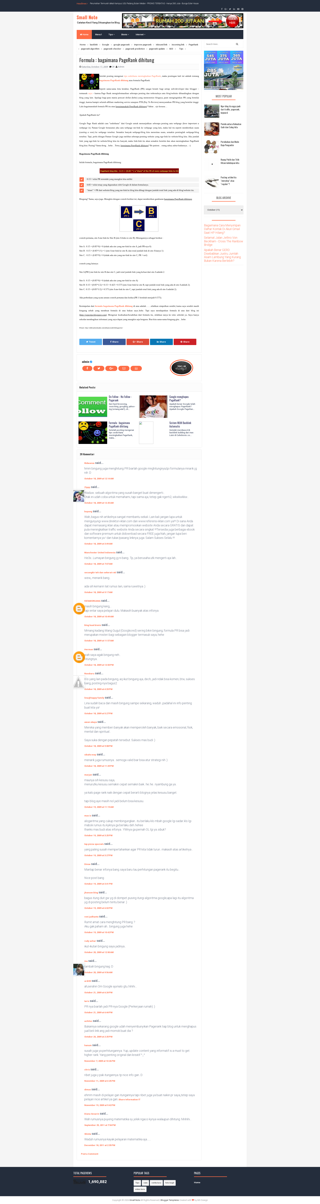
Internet (140, 34)
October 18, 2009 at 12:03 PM (99, 665)
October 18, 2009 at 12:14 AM (99, 478)
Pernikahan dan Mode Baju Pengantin (230, 143)
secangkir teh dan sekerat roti (100, 572)
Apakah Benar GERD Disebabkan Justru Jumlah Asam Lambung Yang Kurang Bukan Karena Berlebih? (222, 255)
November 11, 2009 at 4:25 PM (99, 1081)
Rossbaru (89, 673)
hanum (88, 1045)
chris (87, 1069)
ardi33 (87, 981)
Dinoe (87, 864)
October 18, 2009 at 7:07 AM (98, 564)
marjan (88, 775)
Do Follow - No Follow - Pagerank (120, 398)
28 (113, 66)
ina (86, 961)
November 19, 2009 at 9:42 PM (99, 1105)
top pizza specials (94, 844)
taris (86, 1001)
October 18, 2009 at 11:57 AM (99, 640)
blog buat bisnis (92, 625)
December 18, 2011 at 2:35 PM (99, 1145)
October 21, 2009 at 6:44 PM (98, 1012)
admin (85, 362)
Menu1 (98, 34)
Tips (110, 34)
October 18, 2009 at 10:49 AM (99, 616)
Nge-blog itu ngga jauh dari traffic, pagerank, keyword (230, 109)
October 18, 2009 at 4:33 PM (98, 689)
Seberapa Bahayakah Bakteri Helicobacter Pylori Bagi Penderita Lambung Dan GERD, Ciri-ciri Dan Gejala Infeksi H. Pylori (142, 3)
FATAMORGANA (92, 601)
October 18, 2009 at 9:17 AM (98, 592)
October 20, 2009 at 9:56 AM (98, 972)
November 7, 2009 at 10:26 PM (99, 1061)
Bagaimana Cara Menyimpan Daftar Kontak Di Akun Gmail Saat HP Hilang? (222, 229)
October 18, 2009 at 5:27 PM (98, 713)
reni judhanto (91, 916)
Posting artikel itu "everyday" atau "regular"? (228, 180)
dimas (87, 1089)
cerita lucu (156, 1183)
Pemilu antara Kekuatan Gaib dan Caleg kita (231, 125)
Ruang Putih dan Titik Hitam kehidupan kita (230, 161)
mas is (87, 815)
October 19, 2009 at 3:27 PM (98, 855)
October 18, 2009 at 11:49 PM (99, 766)
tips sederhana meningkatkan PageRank (142, 76)
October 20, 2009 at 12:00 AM (99, 952)
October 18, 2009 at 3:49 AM (98, 543)
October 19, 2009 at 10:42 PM (99, 932)
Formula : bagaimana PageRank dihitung (119, 424)
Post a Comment (89, 1154)
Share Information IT (129, 1099)
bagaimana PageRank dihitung (113, 80)
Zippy (87, 487)
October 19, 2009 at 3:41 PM (98, 884)
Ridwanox (89, 463)
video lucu (140, 1189)
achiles (88, 1021)
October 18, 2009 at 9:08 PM (98, 746)
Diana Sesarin (91, 1114)
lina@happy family (94, 698)
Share (115, 342)
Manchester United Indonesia (100, 552)
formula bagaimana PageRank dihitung (114, 306)
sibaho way (90, 754)
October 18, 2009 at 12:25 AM (99, 503)
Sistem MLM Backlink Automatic (180, 424)
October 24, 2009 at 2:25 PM (98, 1036)
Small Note (87, 17)
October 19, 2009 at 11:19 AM (99, 807)
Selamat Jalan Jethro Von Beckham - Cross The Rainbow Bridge (223, 241)
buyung (88, 511)
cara (145, 1183)
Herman (88, 649)
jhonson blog (91, 892)
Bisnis (124, 34)
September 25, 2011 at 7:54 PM (100, 1125)
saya (90, 93)
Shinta (87, 1134)
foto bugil (169, 1183)
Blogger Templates (170, 1200)
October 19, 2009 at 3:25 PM (98, 835)
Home (85, 34)
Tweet (92, 342)
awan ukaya (90, 722)
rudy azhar (90, 941)
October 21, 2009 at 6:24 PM (98, 992)
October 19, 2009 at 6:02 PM (98, 908)
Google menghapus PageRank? (179, 398)
